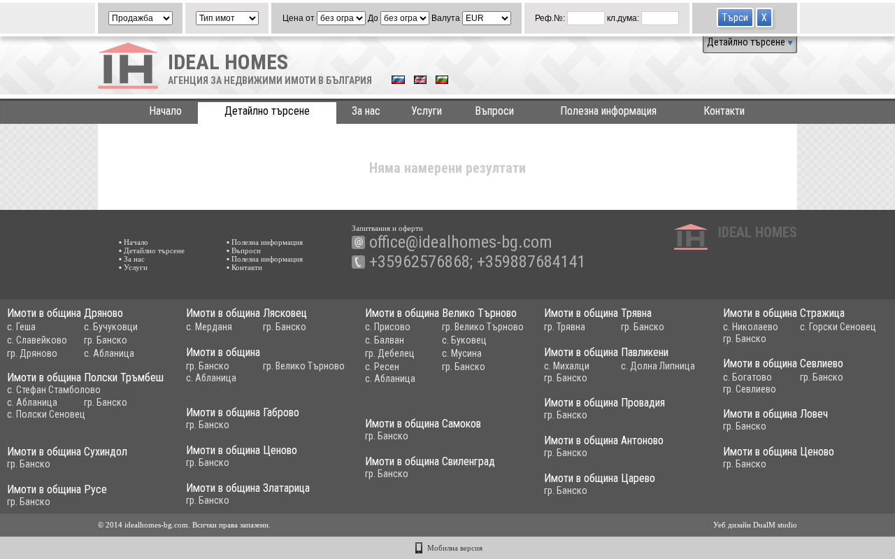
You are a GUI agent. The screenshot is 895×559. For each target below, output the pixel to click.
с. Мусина (462, 353)
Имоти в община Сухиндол (67, 451)
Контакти (724, 111)
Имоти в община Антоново (604, 440)
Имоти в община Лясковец (246, 313)
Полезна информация (608, 111)
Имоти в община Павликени (606, 352)
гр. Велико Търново (483, 326)
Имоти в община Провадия (604, 402)
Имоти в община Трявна (598, 313)
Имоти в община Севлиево (783, 363)
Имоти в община (223, 352)
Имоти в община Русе (57, 489)
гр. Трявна (564, 326)
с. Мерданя (209, 326)
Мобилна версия (454, 548)
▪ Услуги (133, 267)
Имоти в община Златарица (248, 488)
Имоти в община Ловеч (775, 413)
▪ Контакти (244, 267)
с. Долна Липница (658, 366)
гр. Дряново (32, 353)
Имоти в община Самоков (423, 423)
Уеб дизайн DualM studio (755, 525)
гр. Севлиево (749, 389)
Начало (165, 111)
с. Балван (384, 340)
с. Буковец (464, 340)
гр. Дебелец (390, 353)
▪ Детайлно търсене (152, 250)
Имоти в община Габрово (242, 412)
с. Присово (387, 326)
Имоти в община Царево (599, 478)
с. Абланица (109, 353)
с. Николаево (750, 326)
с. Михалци (566, 366)
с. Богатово (747, 377)
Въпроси (494, 111)
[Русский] (398, 81)
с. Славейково (37, 340)
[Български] (442, 81)
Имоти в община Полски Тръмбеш (85, 377)
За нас (366, 111)
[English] (420, 81)
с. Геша (21, 326)
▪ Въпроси (244, 250)
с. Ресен (382, 366)
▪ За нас (132, 259)
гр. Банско (105, 340)
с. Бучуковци (111, 326)
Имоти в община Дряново (65, 313)
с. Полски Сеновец (46, 414)
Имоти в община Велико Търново (441, 313)
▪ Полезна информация (265, 242)
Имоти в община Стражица (784, 313)
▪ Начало (133, 242)
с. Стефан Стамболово (54, 389)
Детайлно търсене (747, 42)
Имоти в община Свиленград (430, 461)
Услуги (426, 111)
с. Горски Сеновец (838, 326)
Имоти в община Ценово (241, 450)
